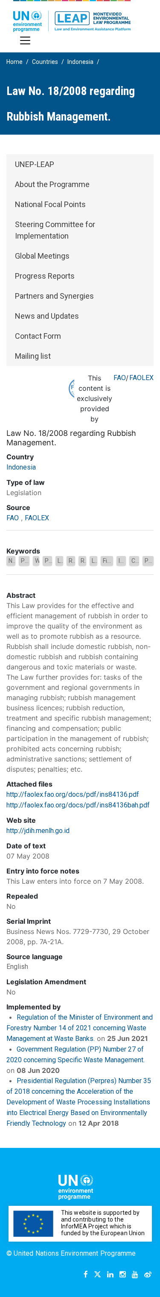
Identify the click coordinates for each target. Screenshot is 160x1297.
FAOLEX (141, 378)
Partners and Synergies (54, 295)
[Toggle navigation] (25, 40)
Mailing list (33, 356)
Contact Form (38, 335)
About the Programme (52, 184)
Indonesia (80, 61)
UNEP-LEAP (34, 164)
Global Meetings (42, 255)
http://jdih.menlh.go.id (38, 831)
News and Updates (47, 315)
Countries (45, 61)
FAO (119, 378)
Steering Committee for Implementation (55, 230)
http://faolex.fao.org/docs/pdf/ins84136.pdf (72, 794)
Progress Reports (45, 275)
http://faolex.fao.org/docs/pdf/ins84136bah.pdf (78, 805)
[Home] (72, 16)
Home (14, 61)
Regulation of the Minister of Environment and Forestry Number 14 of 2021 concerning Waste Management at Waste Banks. (79, 1028)
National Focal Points (50, 204)
